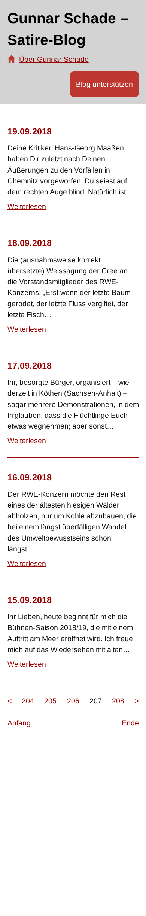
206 (73, 701)
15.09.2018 (29, 600)
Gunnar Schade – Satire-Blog (67, 29)
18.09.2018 (29, 243)
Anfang (19, 723)
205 (50, 701)
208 (118, 701)
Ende (130, 723)
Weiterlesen (26, 206)
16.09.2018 (29, 477)
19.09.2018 (29, 131)
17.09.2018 (29, 366)
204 (28, 701)
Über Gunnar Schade (54, 59)
